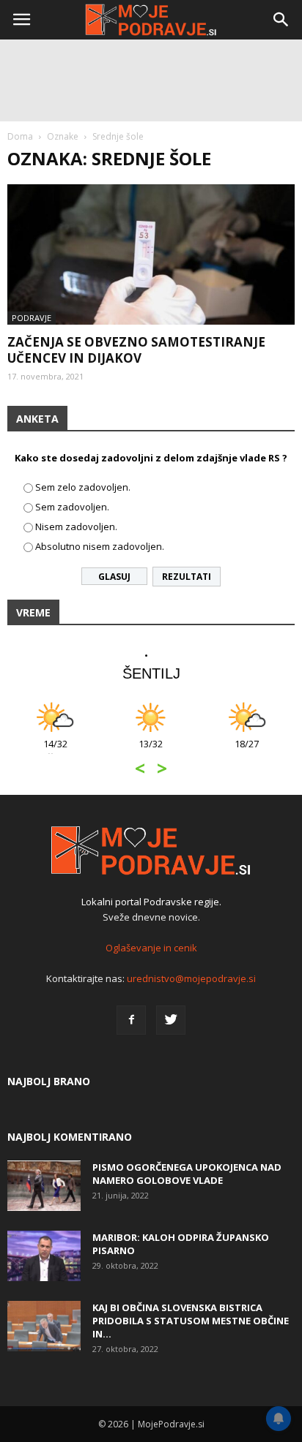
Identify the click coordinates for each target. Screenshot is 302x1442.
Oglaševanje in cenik (151, 947)
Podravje (31, 317)
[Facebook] (131, 1020)
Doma (20, 136)
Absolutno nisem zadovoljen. (99, 546)
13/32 (151, 751)
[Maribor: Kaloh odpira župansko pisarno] (44, 1256)
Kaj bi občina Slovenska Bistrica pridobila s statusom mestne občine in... (190, 1320)
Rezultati (186, 576)
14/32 (55, 751)
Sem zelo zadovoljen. (82, 487)
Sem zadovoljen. (72, 506)
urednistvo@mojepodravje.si (191, 978)
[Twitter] (170, 1020)
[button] (281, 19)
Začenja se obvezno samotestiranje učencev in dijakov (136, 349)
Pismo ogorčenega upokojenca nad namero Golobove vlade (186, 1173)
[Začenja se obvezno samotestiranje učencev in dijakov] (151, 254)
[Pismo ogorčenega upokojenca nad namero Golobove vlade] (44, 1185)
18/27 (247, 751)
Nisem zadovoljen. (76, 526)
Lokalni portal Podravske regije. (151, 901)
